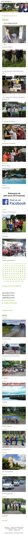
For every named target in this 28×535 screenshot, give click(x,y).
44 (20, 269)
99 (21, 279)
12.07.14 (4, 234)
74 (14, 275)
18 (11, 265)
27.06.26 (4, 342)
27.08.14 (4, 68)
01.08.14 (4, 141)
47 (3, 271)
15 (5, 265)
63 (14, 273)
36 (3, 269)
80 (3, 277)
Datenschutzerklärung (17, 527)
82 (7, 277)
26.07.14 (4, 185)
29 (11, 267)
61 (9, 273)
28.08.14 (4, 44)
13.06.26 (4, 452)
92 (6, 279)
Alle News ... (5, 520)
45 (22, 269)
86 (16, 277)
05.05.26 (4, 497)
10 (18, 263)
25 (3, 267)
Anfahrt (7, 527)
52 (14, 271)
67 (22, 273)
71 (7, 275)
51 (11, 271)
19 (14, 265)
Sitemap (10, 530)
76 (18, 275)
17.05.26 (4, 474)
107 (22, 281)
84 (11, 277)
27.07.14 (4, 163)
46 (24, 269)
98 (19, 279)
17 (9, 265)
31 (16, 267)
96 (14, 279)
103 (10, 281)
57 (24, 271)
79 (24, 275)
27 (7, 267)
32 (18, 267)
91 (4, 279)
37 (5, 269)
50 (9, 271)
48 (5, 271)
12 (22, 263)
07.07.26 (4, 318)
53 (16, 271)
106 (19, 281)
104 (13, 281)
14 (3, 265)
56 (22, 271)
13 (24, 263)
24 (24, 265)
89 (22, 277)
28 (9, 267)
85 (14, 277)
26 (5, 267)
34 (22, 267)
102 (8, 281)
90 (24, 277)
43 (18, 269)
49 (7, 271)
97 (17, 279)
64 (16, 273)
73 (11, 275)
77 (20, 275)
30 (14, 267)
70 (5, 275)
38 (7, 269)
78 (22, 275)
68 (24, 273)
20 (16, 265)
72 (9, 275)
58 (3, 273)
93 (8, 279)
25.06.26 (4, 381)
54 (18, 271)
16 (7, 265)
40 (11, 269)
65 (18, 273)
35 (24, 267)
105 (16, 281)
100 (24, 279)
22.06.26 (4, 405)
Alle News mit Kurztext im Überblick (11, 286)
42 (16, 269)
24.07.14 (4, 209)
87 (18, 277)
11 (20, 263)
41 (14, 269)
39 (9, 269)
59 (5, 273)
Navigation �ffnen (6, 1)
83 (9, 277)
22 (20, 265)
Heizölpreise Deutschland (10, 303)
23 (22, 265)
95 (12, 279)
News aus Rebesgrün (9, 300)
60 (7, 273)
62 (11, 273)
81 (5, 277)
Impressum (17, 530)
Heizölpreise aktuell (7, 310)
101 (5, 281)
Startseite (11, 15)
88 (20, 277)
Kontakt (20, 528)
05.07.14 (4, 258)
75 (16, 275)
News (15, 15)
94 (10, 279)
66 (20, 273)
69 (3, 275)
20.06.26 (4, 429)
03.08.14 (4, 119)
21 (18, 265)
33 (20, 267)
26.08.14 (4, 95)
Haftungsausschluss (11, 528)
